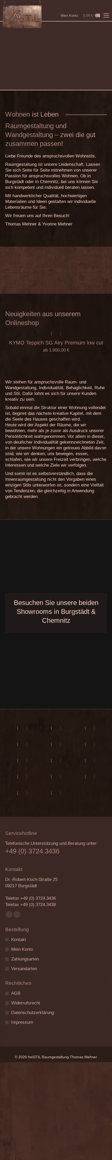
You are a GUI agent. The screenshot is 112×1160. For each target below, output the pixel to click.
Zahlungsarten (25, 959)
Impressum (22, 1022)
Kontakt (18, 939)
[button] (97, 315)
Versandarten (24, 968)
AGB (15, 993)
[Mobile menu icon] (106, 15)
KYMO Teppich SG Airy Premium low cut (56, 343)
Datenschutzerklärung (32, 1012)
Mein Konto (69, 16)
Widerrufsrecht (25, 1002)
